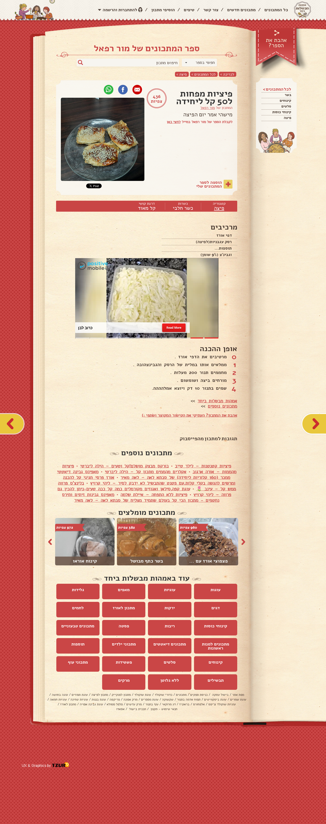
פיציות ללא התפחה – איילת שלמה (154, 494)
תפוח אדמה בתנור (188, 699)
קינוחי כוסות (281, 112)
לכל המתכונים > (203, 74)
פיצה (287, 117)
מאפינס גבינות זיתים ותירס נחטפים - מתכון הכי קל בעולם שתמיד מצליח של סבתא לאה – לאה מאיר (140, 497)
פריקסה (115, 699)
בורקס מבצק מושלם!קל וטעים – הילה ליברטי (124, 466)
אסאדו (120, 709)
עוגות (215, 590)
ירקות (169, 608)
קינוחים (285, 100)
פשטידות (124, 662)
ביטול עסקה (220, 694)
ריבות (170, 626)
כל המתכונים (276, 10)
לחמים (78, 608)
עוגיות (169, 590)
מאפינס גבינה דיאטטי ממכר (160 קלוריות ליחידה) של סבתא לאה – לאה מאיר (144, 475)
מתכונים (181, 694)
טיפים (189, 10)
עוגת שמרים (238, 699)
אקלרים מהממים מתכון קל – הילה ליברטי (145, 472)
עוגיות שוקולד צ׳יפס (222, 704)
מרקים (124, 680)
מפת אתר (238, 694)
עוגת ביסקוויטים (215, 699)
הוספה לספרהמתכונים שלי (209, 184)
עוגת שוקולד (142, 694)
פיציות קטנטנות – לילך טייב (203, 466)
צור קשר (210, 10)
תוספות (77, 644)
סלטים (286, 106)
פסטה (124, 626)
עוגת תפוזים (80, 694)
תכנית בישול (137, 709)
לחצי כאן (174, 121)
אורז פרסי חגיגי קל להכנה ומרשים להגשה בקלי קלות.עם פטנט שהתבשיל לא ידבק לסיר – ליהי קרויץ (149, 480)
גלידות (78, 590)
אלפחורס (199, 704)
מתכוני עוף (78, 662)
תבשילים (216, 680)
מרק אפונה (130, 699)
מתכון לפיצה (99, 694)
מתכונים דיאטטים (169, 644)
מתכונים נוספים (222, 406)
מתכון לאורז (124, 608)
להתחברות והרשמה (120, 10)
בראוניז (184, 704)
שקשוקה (168, 699)
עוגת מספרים (149, 699)
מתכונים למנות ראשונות (215, 646)
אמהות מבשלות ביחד (217, 401)
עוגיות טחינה (79, 699)
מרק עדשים (134, 704)
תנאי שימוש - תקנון (163, 709)
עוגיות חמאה (58, 699)
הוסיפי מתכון (163, 10)
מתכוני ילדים (124, 644)
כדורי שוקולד (163, 694)
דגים (215, 608)
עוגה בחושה (60, 694)
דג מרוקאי (169, 704)
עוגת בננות (99, 699)
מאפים (124, 590)
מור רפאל (207, 107)
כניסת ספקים (199, 694)
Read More (174, 327)
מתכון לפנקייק (121, 694)
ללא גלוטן (169, 680)
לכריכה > (227, 74)
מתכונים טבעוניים (77, 626)
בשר (288, 94)
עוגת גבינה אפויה (91, 704)
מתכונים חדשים (241, 10)
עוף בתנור (151, 704)
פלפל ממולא (115, 704)
